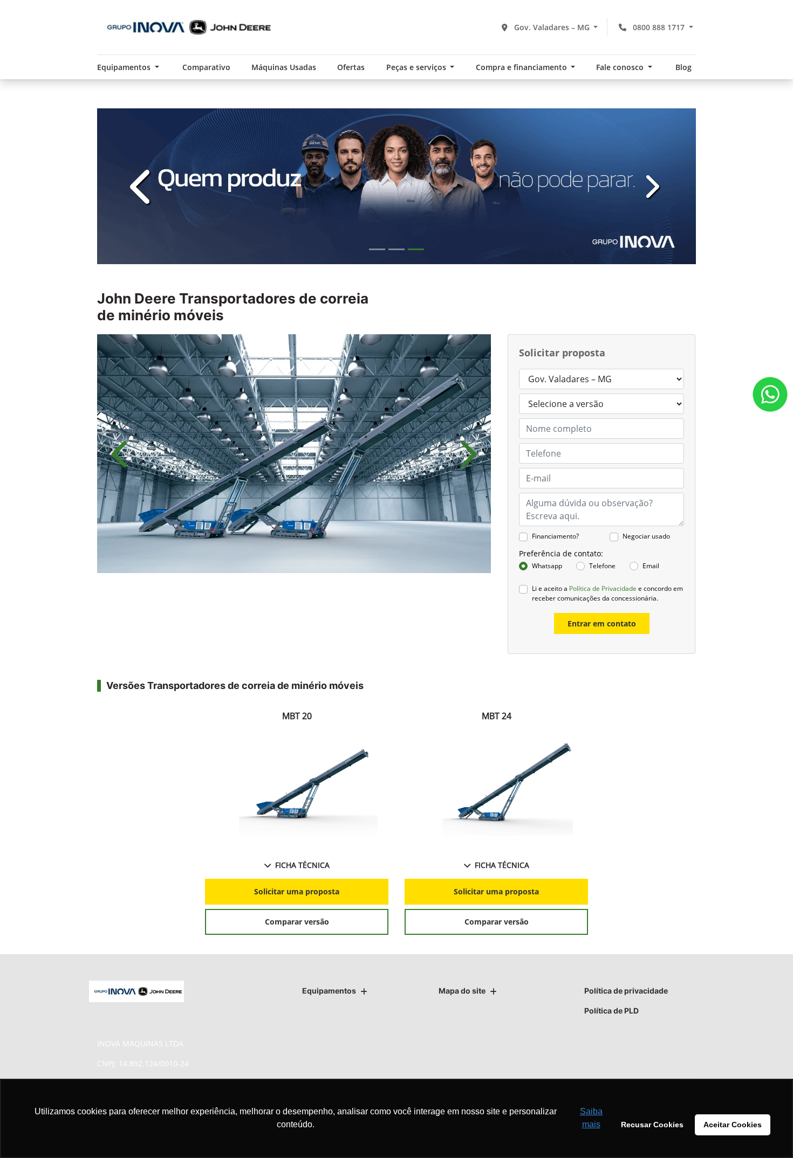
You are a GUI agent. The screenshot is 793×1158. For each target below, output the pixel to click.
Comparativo (206, 67)
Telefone (602, 565)
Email (650, 565)
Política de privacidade (626, 990)
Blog (683, 67)
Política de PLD (611, 1010)
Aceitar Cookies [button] (732, 1124)
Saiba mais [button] (591, 1118)
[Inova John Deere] (186, 27)
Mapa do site (462, 990)
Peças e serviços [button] (417, 67)
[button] (142, 186)
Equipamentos (329, 990)
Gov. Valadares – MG (552, 27)
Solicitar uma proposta (296, 891)
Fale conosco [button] (621, 67)
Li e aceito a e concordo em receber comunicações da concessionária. (607, 593)
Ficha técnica (302, 865)
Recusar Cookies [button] (652, 1124)
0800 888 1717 (659, 27)
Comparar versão (297, 921)
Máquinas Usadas (283, 67)
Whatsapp (547, 565)
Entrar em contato (602, 623)
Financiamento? (555, 536)
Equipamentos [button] (125, 67)
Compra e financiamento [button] (522, 67)
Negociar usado (646, 536)
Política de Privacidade (603, 588)
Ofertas (351, 67)
